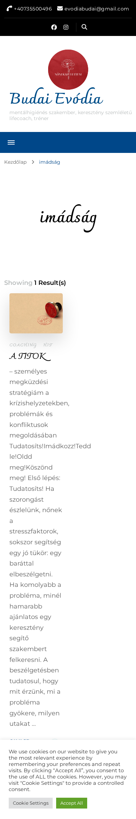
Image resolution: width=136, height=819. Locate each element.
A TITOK (27, 357)
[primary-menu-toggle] (11, 142)
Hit (47, 345)
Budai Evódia (55, 100)
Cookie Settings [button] (30, 803)
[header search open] (84, 27)
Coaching (23, 345)
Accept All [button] (71, 803)
